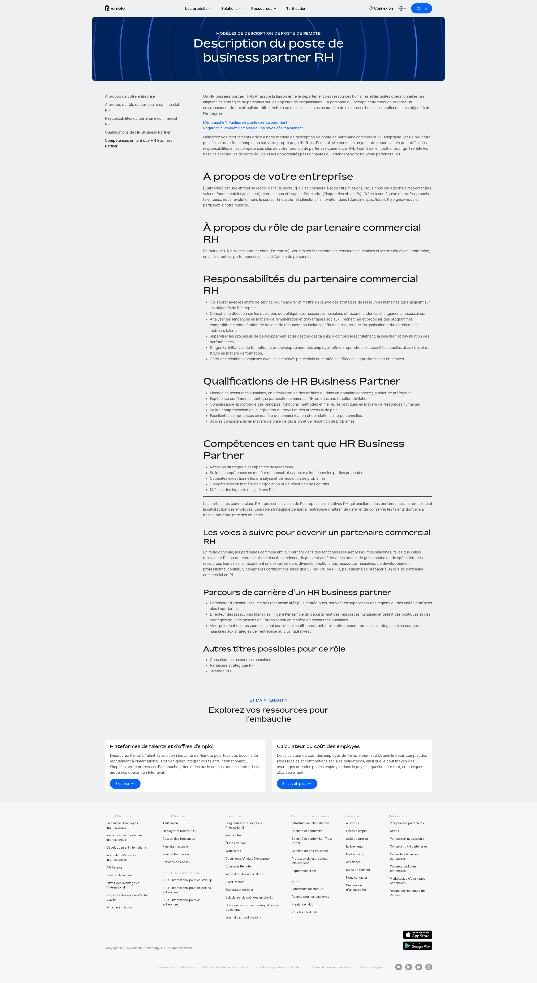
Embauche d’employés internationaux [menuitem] (122, 825)
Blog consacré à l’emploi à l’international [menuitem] (243, 825)
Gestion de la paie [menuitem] (119, 875)
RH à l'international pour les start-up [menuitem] (187, 880)
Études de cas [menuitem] (235, 843)
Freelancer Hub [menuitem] (302, 904)
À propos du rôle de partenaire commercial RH (142, 107)
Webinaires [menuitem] (233, 851)
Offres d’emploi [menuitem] (356, 831)
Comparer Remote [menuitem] (238, 866)
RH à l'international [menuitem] (119, 907)
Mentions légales (371, 967)
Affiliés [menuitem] (394, 831)
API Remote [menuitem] (115, 867)
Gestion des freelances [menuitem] (179, 838)
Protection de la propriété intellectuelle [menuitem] (310, 861)
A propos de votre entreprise (130, 96)
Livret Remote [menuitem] (235, 882)
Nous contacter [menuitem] (356, 877)
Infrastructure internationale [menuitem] (311, 823)
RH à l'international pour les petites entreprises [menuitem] (187, 890)
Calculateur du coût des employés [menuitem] (249, 897)
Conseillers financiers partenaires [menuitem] (405, 856)
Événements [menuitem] (354, 846)
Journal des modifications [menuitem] (243, 917)
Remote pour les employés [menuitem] (310, 896)
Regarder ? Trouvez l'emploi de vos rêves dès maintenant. (253, 128)
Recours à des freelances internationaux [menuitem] (124, 837)
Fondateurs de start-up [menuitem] (307, 889)
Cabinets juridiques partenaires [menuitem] (403, 869)
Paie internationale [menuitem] (175, 846)
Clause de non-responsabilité (331, 967)
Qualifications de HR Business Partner (138, 132)
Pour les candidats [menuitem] (304, 912)
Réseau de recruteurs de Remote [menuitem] (407, 893)
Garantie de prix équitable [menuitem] (310, 851)
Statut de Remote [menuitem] (358, 869)
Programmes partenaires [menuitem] (407, 823)
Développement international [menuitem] (127, 847)
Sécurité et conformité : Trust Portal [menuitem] (312, 841)
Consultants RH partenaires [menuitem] (408, 846)
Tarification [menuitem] (170, 823)
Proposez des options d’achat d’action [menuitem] (127, 897)
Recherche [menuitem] (233, 835)
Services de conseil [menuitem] (176, 862)
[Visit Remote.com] (115, 8)
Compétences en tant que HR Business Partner (138, 143)
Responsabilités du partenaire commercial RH (141, 121)
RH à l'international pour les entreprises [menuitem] (182, 902)
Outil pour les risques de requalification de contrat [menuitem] (252, 907)
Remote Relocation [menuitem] (176, 854)
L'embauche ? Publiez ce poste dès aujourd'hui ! (245, 122)
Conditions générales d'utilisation (279, 967)
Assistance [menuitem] (353, 862)
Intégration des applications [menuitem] (244, 874)
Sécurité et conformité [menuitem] (307, 831)
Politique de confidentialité (175, 967)
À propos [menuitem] (352, 823)
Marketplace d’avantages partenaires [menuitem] (407, 881)
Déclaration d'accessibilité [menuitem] (356, 887)
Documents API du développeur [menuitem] (247, 858)
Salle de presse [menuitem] (357, 838)
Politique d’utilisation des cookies (225, 967)
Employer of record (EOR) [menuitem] (181, 831)
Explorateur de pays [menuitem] (239, 889)
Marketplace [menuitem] (355, 854)
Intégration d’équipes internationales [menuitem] (121, 857)
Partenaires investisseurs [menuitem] (407, 838)
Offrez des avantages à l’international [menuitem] (123, 885)
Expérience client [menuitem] (304, 871)
